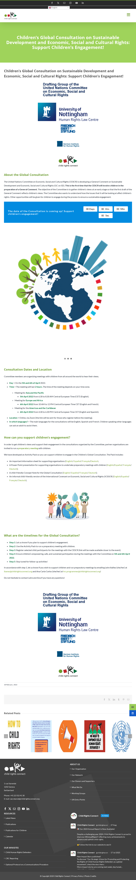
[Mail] (14, 809)
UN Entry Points (78, 799)
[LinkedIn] (28, 809)
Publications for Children (16, 830)
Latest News (11, 818)
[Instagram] (19, 809)
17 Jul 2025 (115, 852)
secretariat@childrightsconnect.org (24, 799)
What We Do (77, 787)
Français (86, 461)
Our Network (77, 775)
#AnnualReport (91, 837)
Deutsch (94, 461)
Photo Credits (90, 876)
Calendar (9, 836)
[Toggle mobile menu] (129, 15)
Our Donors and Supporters (83, 781)
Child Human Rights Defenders (18, 852)
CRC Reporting (12, 858)
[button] (6, 736)
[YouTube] (23, 809)
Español (77, 461)
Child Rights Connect (86, 825)
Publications (11, 824)
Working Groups (78, 793)
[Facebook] (5, 809)
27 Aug (113, 825)
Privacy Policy (77, 876)
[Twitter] (9, 809)
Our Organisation (79, 769)
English (54, 8)
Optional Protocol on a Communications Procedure (27, 864)
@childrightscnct (102, 825)
